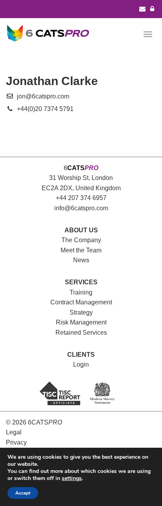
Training (81, 292)
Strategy (81, 312)
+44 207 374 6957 (81, 198)
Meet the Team (81, 250)
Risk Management (81, 322)
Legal (14, 432)
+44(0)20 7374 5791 (45, 109)
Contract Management (81, 302)
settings (72, 478)
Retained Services (81, 332)
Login (81, 364)
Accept (22, 493)
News (81, 260)
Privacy (16, 442)
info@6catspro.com (81, 208)
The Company (81, 240)
